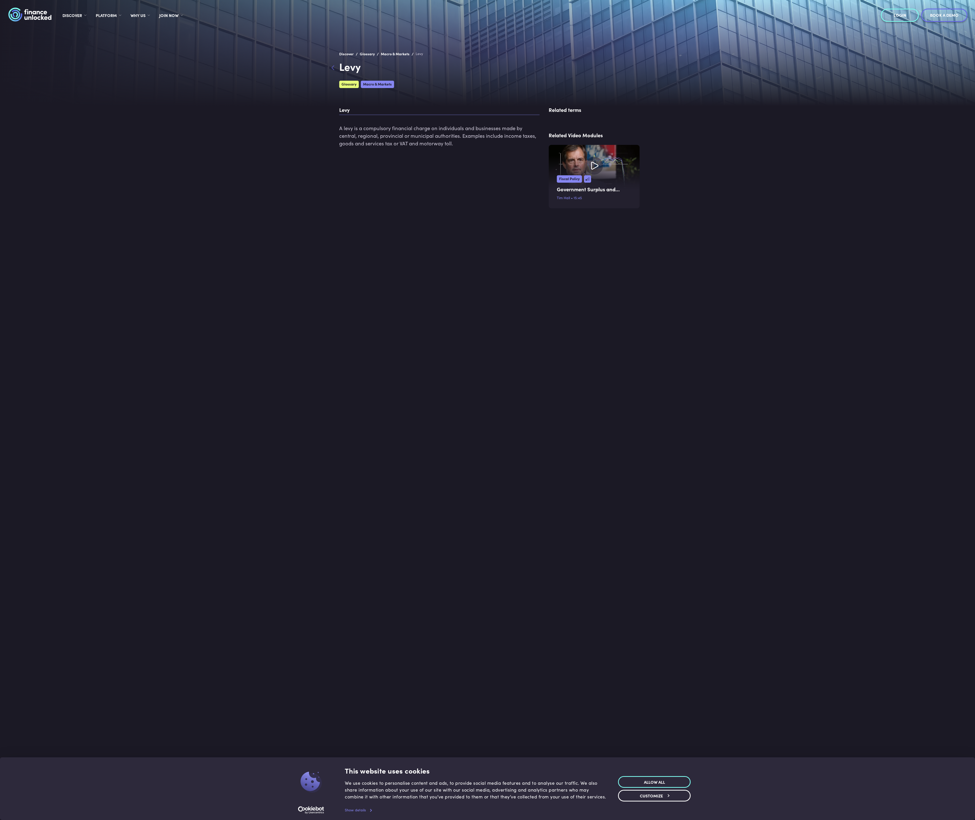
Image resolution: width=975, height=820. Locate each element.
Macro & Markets (377, 84)
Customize (651, 795)
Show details (355, 810)
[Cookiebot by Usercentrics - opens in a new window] (311, 810)
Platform (106, 15)
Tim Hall (563, 197)
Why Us (138, 15)
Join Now (168, 15)
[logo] (30, 15)
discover (72, 15)
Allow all (654, 781)
